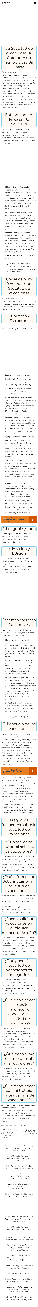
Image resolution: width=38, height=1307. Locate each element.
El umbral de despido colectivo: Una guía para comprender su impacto (28, 1133)
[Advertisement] (19, 26)
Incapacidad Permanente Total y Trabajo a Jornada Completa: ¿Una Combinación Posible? (10, 1133)
